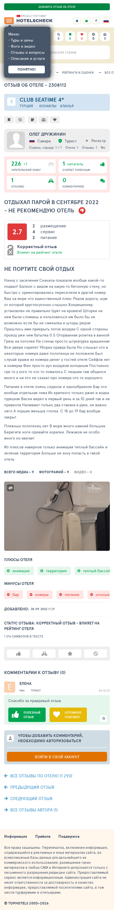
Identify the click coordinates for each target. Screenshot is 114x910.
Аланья (67, 106)
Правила (42, 836)
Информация (15, 836)
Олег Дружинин (47, 134)
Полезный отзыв (18, 653)
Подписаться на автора (69, 653)
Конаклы (47, 106)
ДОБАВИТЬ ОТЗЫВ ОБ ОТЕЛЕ (57, 7)
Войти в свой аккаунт (57, 756)
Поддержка (68, 836)
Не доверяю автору (95, 653)
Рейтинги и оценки (78, 72)
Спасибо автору (44, 653)
